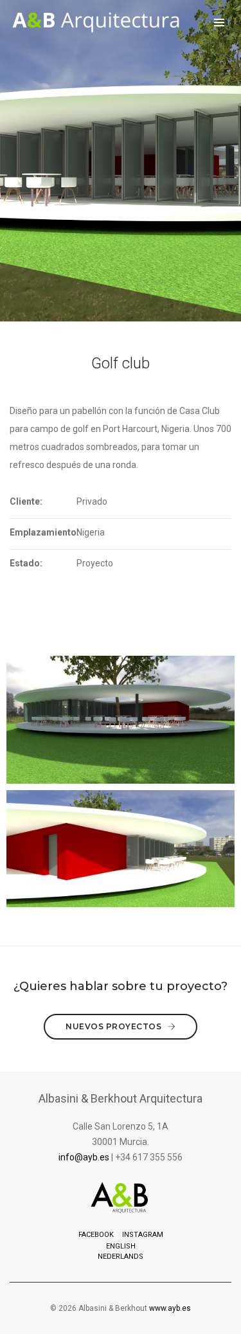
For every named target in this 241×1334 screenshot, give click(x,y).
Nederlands (120, 1256)
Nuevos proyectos (115, 1026)
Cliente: (26, 501)
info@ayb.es (83, 1157)
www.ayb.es (170, 1308)
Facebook (96, 1234)
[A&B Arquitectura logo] (96, 22)
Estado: (26, 563)
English (121, 1246)
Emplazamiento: (43, 532)
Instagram (142, 1234)
